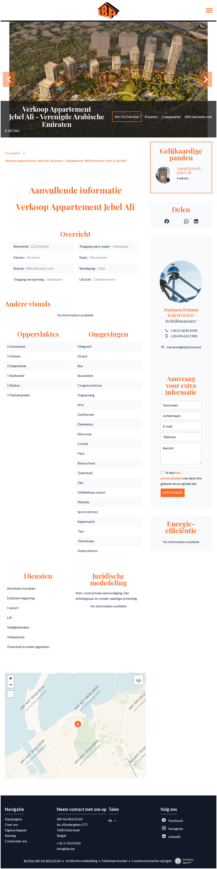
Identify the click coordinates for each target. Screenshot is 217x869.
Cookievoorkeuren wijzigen (152, 861)
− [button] (10, 684)
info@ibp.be (66, 849)
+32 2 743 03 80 (69, 843)
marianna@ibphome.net (184, 347)
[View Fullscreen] (10, 694)
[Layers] (138, 680)
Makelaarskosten (114, 861)
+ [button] (10, 678)
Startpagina (12, 153)
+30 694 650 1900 (183, 336)
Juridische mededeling (81, 861)
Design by (188, 861)
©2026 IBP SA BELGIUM (42, 861)
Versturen (172, 492)
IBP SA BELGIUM (70, 819)
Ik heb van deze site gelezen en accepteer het (181, 478)
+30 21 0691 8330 (183, 330)
